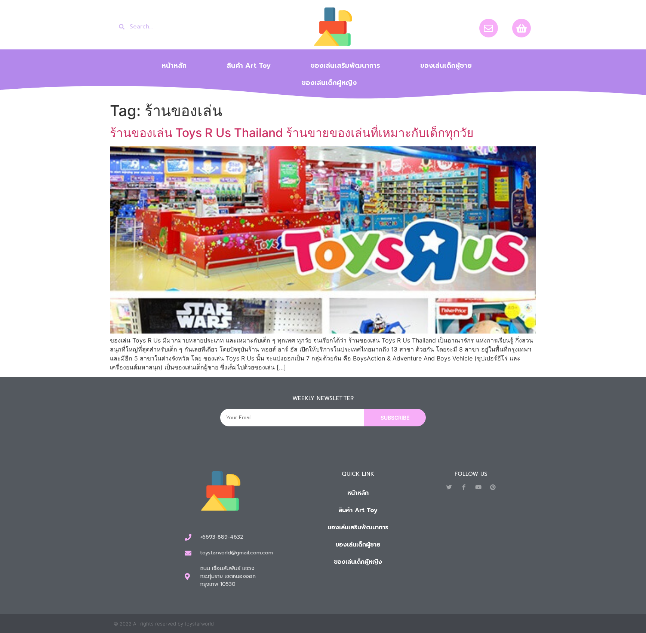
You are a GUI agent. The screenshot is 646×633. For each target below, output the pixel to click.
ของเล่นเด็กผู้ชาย (446, 65)
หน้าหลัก (174, 65)
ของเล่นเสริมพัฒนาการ (345, 65)
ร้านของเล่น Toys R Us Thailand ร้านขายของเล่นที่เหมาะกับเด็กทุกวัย (292, 132)
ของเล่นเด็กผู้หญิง (329, 82)
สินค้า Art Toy (249, 65)
